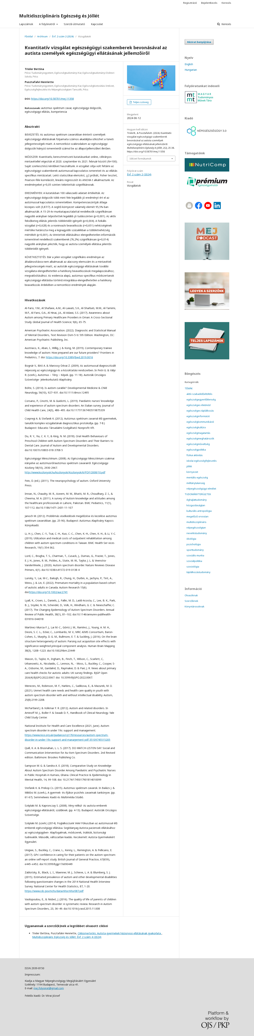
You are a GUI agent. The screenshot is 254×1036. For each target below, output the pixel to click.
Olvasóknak (191, 595)
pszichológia (194, 544)
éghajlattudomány (197, 499)
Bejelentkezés (209, 2)
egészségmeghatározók (200, 438)
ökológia (191, 538)
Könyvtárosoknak (194, 606)
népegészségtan (196, 527)
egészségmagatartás (198, 433)
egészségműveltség (198, 444)
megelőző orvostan (197, 516)
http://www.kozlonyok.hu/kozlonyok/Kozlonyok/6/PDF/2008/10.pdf (65, 472)
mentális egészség (197, 477)
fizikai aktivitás (195, 455)
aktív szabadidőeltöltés (199, 394)
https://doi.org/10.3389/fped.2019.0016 (69, 357)
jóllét (189, 466)
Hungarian (191, 69)
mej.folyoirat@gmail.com (48, 988)
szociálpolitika (194, 561)
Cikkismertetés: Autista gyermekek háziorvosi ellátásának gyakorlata (120, 933)
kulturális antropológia (199, 511)
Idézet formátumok (140, 158)
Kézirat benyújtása (199, 42)
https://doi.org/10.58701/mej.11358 (52, 98)
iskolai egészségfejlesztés (202, 460)
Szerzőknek (191, 601)
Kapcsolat (97, 24)
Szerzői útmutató (74, 24)
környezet (192, 472)
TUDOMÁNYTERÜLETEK (198, 494)
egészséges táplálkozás (200, 410)
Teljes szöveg (140, 102)
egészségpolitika (196, 449)
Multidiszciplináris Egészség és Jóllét (59, 16)
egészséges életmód (198, 405)
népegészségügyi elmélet (201, 488)
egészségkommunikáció (200, 421)
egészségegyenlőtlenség (201, 399)
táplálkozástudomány (198, 572)
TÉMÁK (189, 388)
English (189, 64)
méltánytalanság (196, 483)
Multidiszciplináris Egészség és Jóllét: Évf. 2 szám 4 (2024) (66, 937)
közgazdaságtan (196, 505)
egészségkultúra (196, 427)
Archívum (42, 36)
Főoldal (29, 36)
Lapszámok (26, 24)
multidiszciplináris (196, 522)
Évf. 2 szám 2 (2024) (63, 36)
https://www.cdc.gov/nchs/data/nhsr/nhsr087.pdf (54, 891)
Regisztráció (190, 2)
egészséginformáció (198, 416)
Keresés (226, 24)
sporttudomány (195, 550)
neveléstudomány (197, 533)
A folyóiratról (47, 24)
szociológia (193, 566)
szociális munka (195, 555)
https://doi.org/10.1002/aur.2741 (48, 592)
